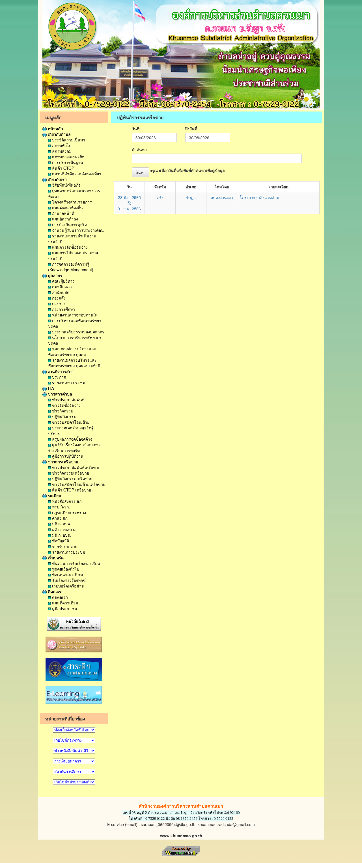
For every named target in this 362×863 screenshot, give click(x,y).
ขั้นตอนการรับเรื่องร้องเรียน (75, 563)
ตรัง (160, 197)
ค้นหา (140, 172)
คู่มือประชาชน (64, 608)
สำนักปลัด (60, 292)
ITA (50, 388)
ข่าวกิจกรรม (62, 411)
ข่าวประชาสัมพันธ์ (68, 399)
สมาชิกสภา (61, 286)
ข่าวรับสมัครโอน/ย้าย (70, 422)
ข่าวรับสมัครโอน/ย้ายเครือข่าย (78, 484)
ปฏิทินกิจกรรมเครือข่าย (71, 478)
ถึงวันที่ (191, 128)
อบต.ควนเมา (222, 197)
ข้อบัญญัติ (60, 540)
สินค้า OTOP (62, 168)
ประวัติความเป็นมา (68, 140)
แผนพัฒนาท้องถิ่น (67, 207)
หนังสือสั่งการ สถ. (67, 501)
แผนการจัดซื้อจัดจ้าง (69, 247)
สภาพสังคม (61, 151)
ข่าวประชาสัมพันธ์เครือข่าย (75, 467)
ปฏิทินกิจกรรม (63, 416)
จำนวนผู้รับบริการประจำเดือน (77, 230)
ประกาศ (58, 377)
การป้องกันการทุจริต (69, 224)
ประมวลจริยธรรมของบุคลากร (77, 332)
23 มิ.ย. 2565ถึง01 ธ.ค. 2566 (129, 203)
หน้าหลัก (55, 128)
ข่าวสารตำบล (59, 394)
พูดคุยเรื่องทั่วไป (65, 569)
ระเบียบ (54, 495)
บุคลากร (54, 275)
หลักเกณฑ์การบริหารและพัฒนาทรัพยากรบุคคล (72, 351)
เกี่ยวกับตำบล (59, 134)
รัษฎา (191, 197)
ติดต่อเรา (55, 591)
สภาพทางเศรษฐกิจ (67, 157)
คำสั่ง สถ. (59, 518)
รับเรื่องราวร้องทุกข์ (68, 580)
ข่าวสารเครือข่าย (62, 461)
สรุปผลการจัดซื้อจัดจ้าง (71, 439)
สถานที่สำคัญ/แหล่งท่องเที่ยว (76, 173)
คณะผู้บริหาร (63, 281)
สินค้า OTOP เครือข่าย (71, 490)
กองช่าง (58, 303)
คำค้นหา (139, 149)
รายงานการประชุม (68, 382)
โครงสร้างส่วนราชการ (71, 202)
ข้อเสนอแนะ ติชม (67, 574)
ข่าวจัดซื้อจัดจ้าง (66, 405)
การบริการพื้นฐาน (67, 162)
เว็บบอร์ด (55, 557)
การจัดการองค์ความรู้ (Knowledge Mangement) (70, 266)
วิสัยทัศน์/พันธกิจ (66, 185)
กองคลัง (58, 298)
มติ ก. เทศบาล (64, 529)
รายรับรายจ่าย (64, 546)
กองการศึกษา (63, 309)
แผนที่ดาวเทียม (64, 603)
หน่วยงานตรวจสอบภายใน (74, 315)
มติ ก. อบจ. (61, 523)
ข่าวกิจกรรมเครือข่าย (70, 473)
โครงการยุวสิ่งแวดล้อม (259, 197)
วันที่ (135, 128)
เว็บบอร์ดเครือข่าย (67, 586)
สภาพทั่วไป (61, 145)
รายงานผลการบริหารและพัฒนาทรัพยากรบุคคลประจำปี (74, 362)
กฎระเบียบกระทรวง (68, 512)
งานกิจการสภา (60, 371)
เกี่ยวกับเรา (57, 179)
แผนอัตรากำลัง (64, 219)
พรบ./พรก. (60, 507)
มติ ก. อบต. (61, 535)
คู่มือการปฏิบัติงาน (67, 456)
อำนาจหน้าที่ (62, 213)
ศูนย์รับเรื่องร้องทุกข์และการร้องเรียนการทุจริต (74, 447)
